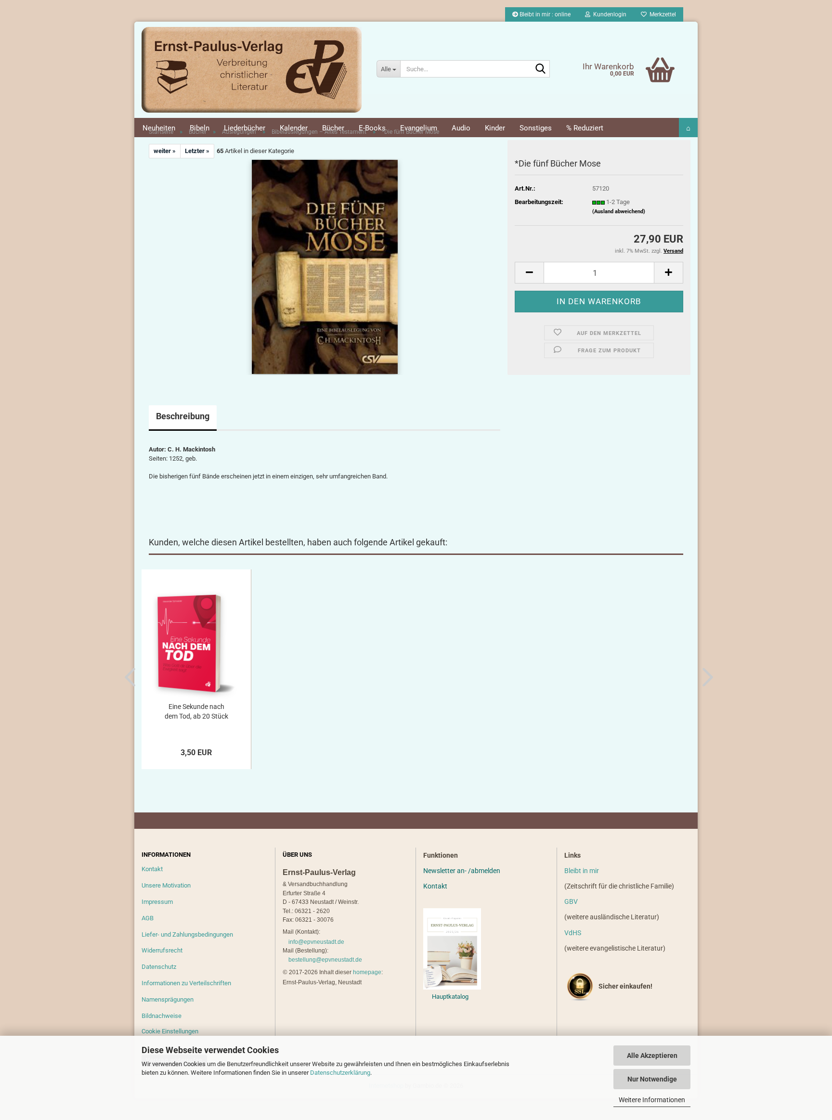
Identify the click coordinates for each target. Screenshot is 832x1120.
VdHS (572, 933)
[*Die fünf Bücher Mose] (325, 266)
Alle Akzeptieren (652, 1055)
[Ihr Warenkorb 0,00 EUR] (640, 55)
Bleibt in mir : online (544, 14)
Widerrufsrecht (162, 950)
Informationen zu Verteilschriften (186, 983)
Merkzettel (661, 14)
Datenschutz (159, 966)
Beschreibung (182, 416)
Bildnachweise (162, 1015)
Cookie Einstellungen (170, 1031)
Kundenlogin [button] (608, 14)
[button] (529, 272)
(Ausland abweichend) (618, 211)
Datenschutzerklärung (340, 1072)
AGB (148, 918)
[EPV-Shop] (252, 70)
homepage (367, 972)
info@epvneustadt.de (316, 942)
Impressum (157, 901)
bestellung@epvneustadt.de (325, 959)
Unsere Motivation (166, 885)
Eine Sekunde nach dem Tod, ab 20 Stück (196, 711)
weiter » (165, 150)
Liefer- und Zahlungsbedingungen (187, 934)
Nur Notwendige (652, 1079)
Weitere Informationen (652, 1100)
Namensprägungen (168, 999)
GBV (571, 901)
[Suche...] (541, 69)
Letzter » (197, 150)
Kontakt (152, 869)
